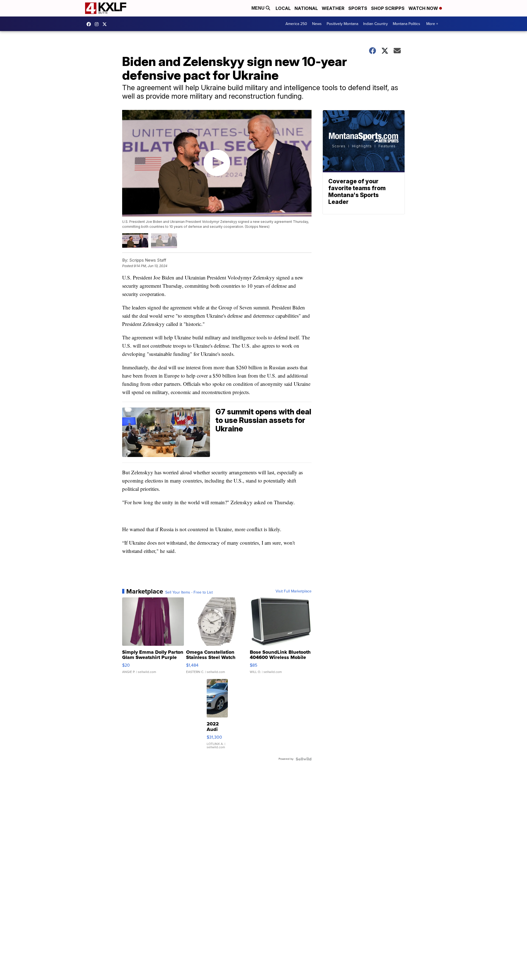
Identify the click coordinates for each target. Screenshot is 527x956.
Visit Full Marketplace (294, 591)
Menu (258, 8)
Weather (333, 8)
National (306, 8)
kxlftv (98, 24)
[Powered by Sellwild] (304, 759)
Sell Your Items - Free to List (189, 592)
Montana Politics (406, 24)
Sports (357, 8)
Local (283, 8)
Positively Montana (342, 24)
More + (432, 24)
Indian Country (375, 24)
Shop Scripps (388, 8)
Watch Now (423, 8)
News (317, 24)
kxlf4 (90, 24)
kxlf (106, 24)
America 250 (296, 24)
